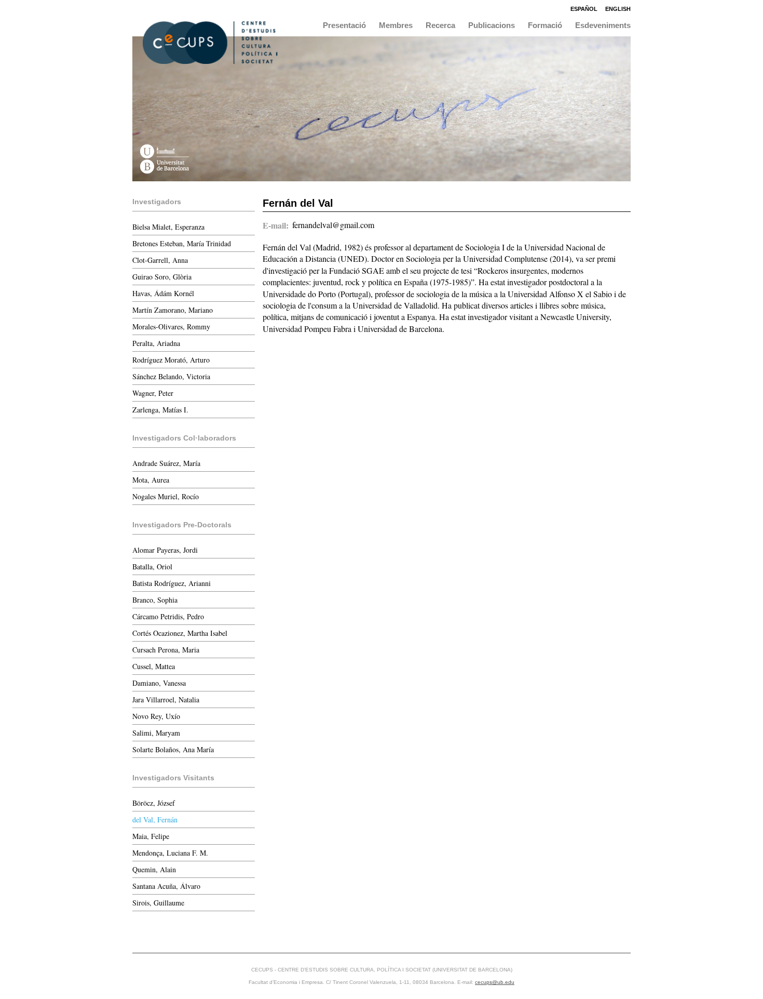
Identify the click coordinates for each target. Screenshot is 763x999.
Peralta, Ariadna (156, 343)
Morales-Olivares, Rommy (171, 326)
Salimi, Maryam (156, 733)
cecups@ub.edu (494, 982)
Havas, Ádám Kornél (163, 293)
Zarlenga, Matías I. (160, 410)
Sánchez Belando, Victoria (171, 376)
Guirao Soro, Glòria (162, 277)
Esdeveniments (603, 25)
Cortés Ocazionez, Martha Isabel (179, 633)
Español (583, 9)
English (618, 9)
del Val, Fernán (155, 819)
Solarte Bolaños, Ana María (173, 749)
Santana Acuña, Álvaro (166, 886)
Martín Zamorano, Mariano (172, 310)
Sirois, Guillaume (158, 903)
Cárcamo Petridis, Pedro (168, 616)
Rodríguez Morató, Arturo (171, 360)
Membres (396, 25)
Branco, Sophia (155, 600)
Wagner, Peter (152, 393)
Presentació (344, 25)
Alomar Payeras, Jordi (165, 550)
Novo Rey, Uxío (156, 716)
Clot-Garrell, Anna (160, 260)
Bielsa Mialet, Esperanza (168, 227)
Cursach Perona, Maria (165, 650)
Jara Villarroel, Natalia (165, 699)
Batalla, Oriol (152, 566)
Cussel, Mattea (153, 666)
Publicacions (491, 25)
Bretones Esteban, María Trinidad (181, 243)
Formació (545, 25)
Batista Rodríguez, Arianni (171, 583)
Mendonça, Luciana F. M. (170, 853)
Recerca (440, 25)
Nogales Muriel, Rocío (165, 496)
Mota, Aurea (150, 480)
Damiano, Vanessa (159, 683)
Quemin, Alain (154, 869)
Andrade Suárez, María (166, 463)
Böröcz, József (153, 803)
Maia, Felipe (150, 836)
